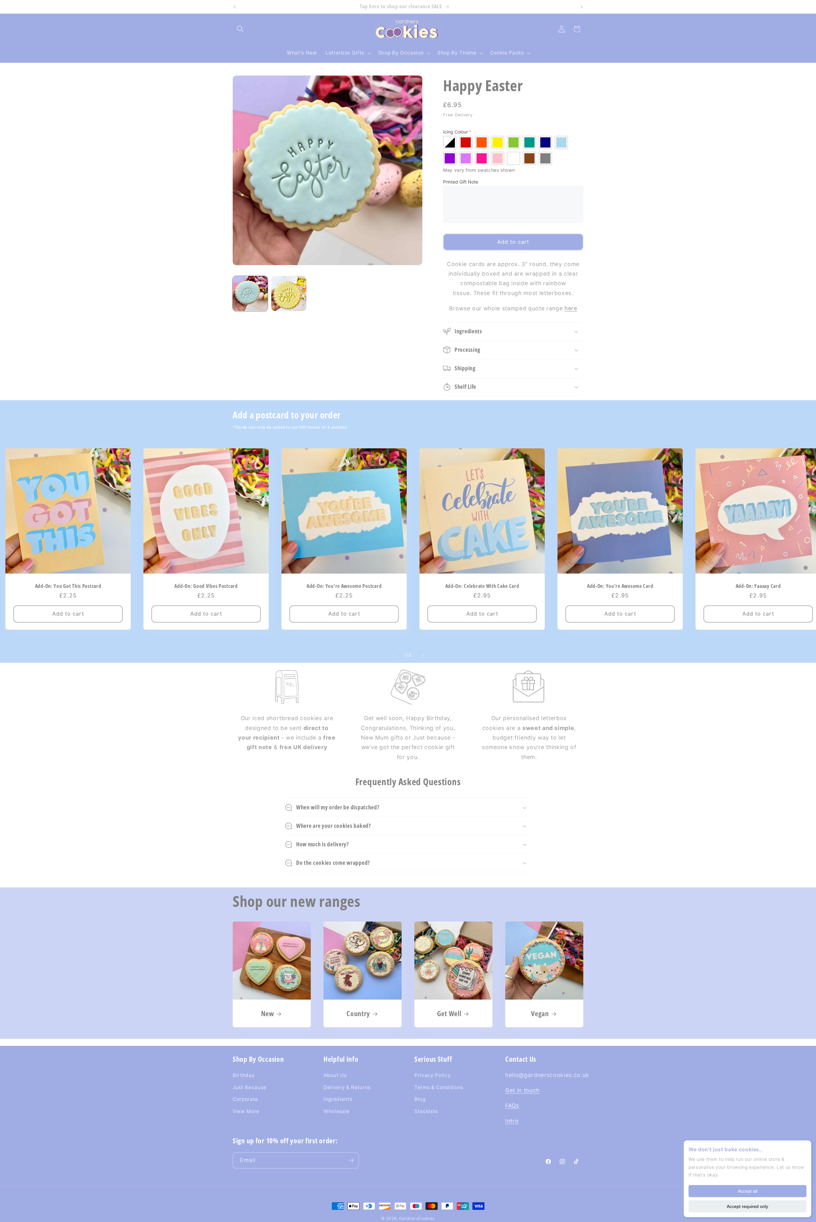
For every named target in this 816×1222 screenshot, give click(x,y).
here (571, 308)
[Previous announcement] (235, 6)
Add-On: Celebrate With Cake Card (482, 586)
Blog (420, 1099)
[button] (240, 29)
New (267, 1013)
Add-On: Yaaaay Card (758, 586)
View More (246, 1111)
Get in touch (522, 1090)
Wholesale (337, 1111)
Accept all (747, 1191)
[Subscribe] (351, 1160)
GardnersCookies (417, 1218)
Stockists (426, 1111)
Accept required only (747, 1206)
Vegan (540, 1013)
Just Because (249, 1087)
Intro (512, 1120)
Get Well (449, 1013)
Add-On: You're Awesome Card (620, 586)
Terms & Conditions (438, 1087)
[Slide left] (393, 656)
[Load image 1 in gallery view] (250, 293)
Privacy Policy (432, 1075)
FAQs (512, 1105)
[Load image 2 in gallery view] (288, 293)
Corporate (245, 1099)
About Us (335, 1075)
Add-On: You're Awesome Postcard (344, 586)
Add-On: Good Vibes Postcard (205, 586)
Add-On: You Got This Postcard (68, 586)
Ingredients (338, 1099)
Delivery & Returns (347, 1087)
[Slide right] (423, 656)
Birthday (244, 1075)
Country (358, 1013)
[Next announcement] (582, 6)
